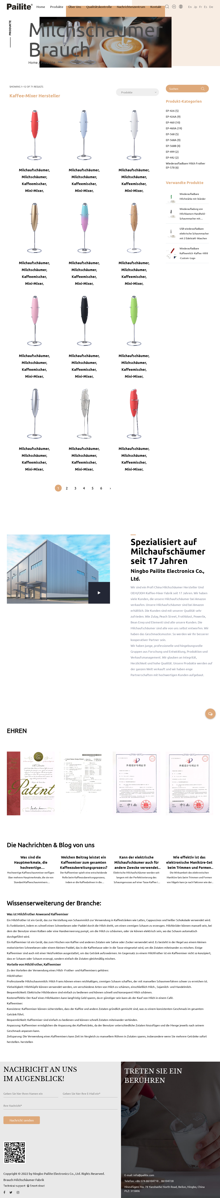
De (211, 6)
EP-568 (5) (172, 134)
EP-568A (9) (173, 140)
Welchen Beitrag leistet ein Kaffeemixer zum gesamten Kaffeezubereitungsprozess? (31, 862)
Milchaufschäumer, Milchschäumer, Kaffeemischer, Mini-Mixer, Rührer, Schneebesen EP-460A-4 (34, 273)
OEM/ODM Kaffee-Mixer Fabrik (151, 593)
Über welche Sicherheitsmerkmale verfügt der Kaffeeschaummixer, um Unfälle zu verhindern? (189, 862)
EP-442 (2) (172, 157)
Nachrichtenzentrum (131, 6)
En (190, 6)
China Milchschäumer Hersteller (175, 587)
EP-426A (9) (173, 116)
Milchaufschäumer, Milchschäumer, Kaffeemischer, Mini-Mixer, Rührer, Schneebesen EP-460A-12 (84, 458)
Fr (200, 6)
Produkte (56, 6)
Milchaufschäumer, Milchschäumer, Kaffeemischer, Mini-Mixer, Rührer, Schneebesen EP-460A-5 (84, 273)
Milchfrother (26, 914)
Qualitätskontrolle (99, 6)
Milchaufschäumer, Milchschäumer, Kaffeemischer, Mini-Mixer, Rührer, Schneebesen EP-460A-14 (134, 458)
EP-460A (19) (174, 128)
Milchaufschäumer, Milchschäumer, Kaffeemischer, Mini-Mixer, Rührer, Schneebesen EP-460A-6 (134, 273)
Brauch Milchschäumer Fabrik (23, 1179)
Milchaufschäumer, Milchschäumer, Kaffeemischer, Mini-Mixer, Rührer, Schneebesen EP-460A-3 (134, 180)
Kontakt (155, 6)
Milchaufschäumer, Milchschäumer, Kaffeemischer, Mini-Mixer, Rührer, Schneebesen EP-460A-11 (34, 458)
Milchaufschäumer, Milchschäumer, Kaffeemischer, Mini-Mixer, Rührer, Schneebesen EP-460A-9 (84, 365)
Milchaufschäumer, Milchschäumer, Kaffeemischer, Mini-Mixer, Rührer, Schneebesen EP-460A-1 (34, 180)
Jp (195, 6)
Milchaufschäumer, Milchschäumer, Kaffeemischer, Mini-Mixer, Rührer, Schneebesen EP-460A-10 (134, 365)
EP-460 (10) (173, 122)
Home (40, 6)
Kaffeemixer (59, 914)
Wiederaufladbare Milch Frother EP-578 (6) (185, 165)
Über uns (74, 6)
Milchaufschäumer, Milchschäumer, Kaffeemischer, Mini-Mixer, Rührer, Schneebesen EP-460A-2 (84, 180)
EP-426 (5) (172, 110)
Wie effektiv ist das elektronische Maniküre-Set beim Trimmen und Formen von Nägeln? (137, 862)
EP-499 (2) (172, 151)
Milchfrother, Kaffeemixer (43, 964)
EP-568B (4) (173, 145)
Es (205, 6)
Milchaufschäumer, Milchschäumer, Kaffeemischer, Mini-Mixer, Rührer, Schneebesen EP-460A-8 (34, 365)
